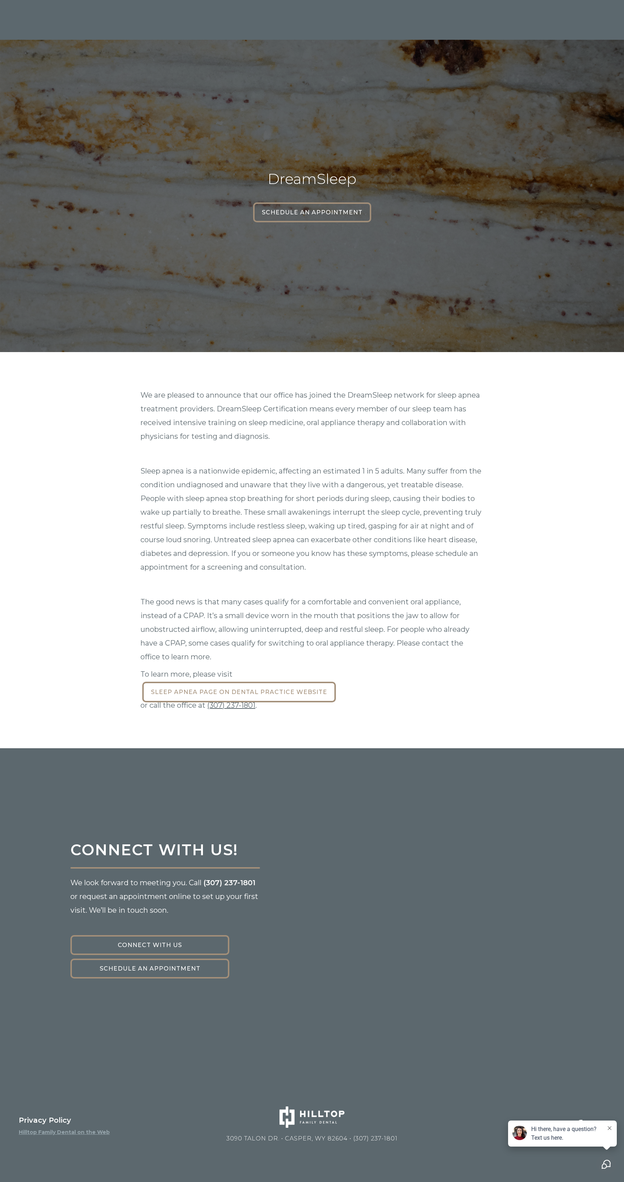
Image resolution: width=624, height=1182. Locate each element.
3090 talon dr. (287, 1138)
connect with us (150, 945)
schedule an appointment (312, 212)
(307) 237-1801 (231, 705)
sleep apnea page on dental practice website (239, 692)
